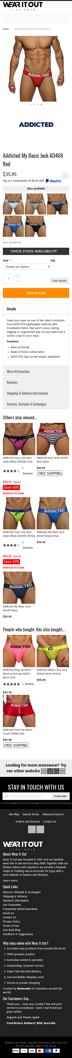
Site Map (14, 814)
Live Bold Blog (12, 930)
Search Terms (30, 814)
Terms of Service (60, 803)
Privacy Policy (45, 803)
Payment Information (16, 900)
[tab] (36, 309)
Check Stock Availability (34, 251)
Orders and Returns (28, 821)
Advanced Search (52, 814)
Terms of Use (11, 925)
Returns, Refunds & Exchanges (22, 892)
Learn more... (11, 880)
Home (6, 29)
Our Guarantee (12, 904)
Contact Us (49, 821)
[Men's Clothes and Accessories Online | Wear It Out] (23, 6)
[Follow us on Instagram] (40, 828)
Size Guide (59, 280)
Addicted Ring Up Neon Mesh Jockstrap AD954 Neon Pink (17, 673)
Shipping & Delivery (15, 896)
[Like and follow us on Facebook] (32, 828)
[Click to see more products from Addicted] (36, 124)
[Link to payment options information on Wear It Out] (36, 1051)
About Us (8, 913)
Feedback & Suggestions (18, 934)
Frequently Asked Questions (20, 909)
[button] (31, 104)
